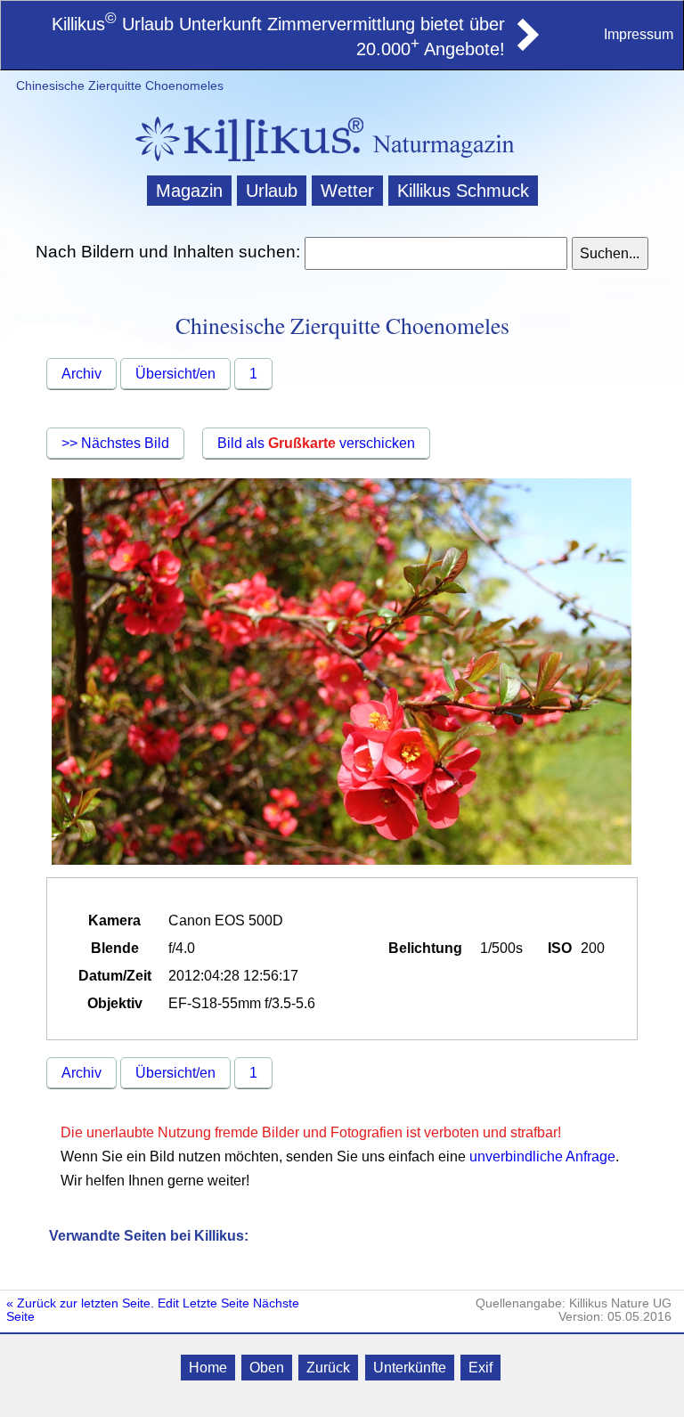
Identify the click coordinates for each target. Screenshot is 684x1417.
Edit (168, 1303)
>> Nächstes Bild (115, 443)
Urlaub (271, 190)
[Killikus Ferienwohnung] (526, 45)
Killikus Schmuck (463, 190)
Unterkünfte (409, 1367)
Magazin (189, 190)
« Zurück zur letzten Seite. (80, 1303)
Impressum (638, 34)
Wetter (347, 190)
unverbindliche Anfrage (542, 1156)
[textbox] (435, 253)
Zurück (328, 1367)
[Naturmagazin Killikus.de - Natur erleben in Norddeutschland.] (244, 163)
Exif (480, 1367)
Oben (266, 1367)
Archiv (81, 373)
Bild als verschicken (316, 443)
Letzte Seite (216, 1303)
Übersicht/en (175, 373)
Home (208, 1367)
